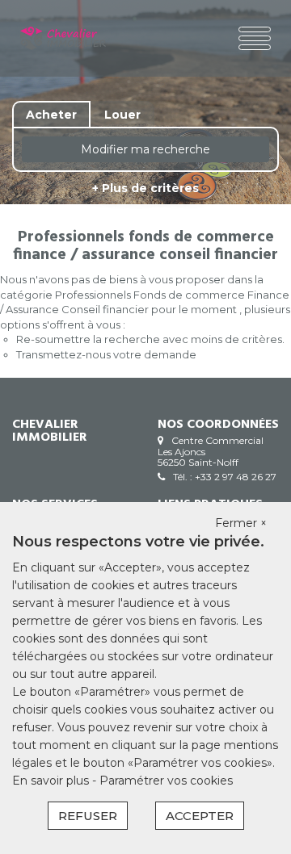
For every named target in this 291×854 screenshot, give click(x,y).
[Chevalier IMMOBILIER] (63, 38)
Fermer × (241, 523)
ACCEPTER (200, 815)
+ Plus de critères (145, 188)
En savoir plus (52, 780)
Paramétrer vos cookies (166, 780)
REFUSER (87, 815)
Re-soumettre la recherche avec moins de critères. (150, 339)
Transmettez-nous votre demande (106, 354)
